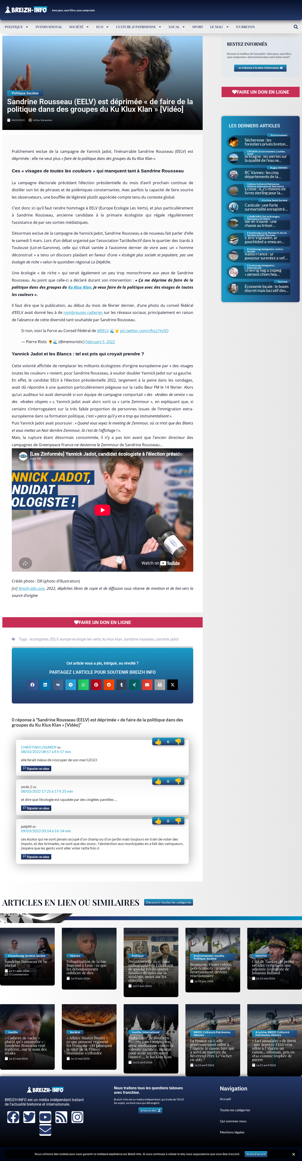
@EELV (103, 330)
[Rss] (61, 1117)
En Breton (245, 27)
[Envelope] (45, 1130)
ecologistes (39, 639)
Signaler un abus (37, 768)
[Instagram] (77, 1117)
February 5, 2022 (100, 341)
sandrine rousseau (139, 639)
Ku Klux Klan (79, 287)
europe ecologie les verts (80, 639)
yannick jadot (167, 639)
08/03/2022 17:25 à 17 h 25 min (47, 791)
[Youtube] (45, 1117)
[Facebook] (13, 1117)
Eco (99, 27)
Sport (197, 27)
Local (174, 27)
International (49, 27)
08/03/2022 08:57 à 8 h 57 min (46, 751)
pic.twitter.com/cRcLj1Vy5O (144, 330)
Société (76, 27)
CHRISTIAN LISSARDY (38, 747)
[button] (296, 27)
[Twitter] (29, 1117)
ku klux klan (112, 639)
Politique (14, 27)
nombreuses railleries (83, 312)
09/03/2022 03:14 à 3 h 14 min (46, 830)
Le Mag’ (216, 27)
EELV (54, 639)
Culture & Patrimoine (136, 27)
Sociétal (32, 93)
